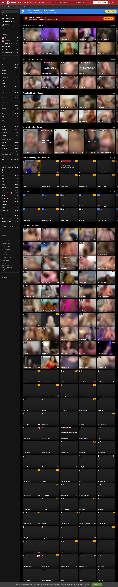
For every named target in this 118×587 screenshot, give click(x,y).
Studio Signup (5, 260)
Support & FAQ (6, 241)
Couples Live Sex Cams (33, 93)
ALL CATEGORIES (11, 226)
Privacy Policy (5, 252)
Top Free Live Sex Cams (33, 59)
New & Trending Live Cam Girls (36, 158)
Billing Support (6, 243)
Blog (3, 238)
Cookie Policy (77, 584)
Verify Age (110, 11)
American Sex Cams (34, 25)
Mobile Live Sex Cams (32, 127)
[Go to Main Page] (14, 2)
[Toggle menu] (3, 2)
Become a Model (6, 257)
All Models (4, 263)
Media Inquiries (6, 249)
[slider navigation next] (113, 41)
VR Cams (27, 192)
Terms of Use (5, 254)
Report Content (6, 246)
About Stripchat (6, 235)
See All (112, 25)
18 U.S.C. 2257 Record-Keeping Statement (8, 266)
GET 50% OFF (108, 18)
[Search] (74, 2)
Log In (112, 2)
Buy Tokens (5, 270)
